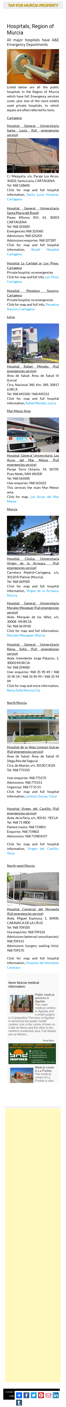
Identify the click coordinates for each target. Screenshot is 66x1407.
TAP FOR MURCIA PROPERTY (33, 5)
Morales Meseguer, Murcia (26, 635)
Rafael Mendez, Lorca (40, 403)
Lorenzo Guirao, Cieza (41, 796)
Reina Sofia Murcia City (23, 690)
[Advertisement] (33, 1245)
